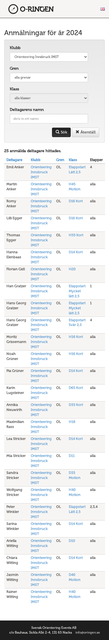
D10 (72, 541)
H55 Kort (76, 235)
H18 (72, 422)
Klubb (15, 47)
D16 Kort (76, 201)
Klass (14, 89)
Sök (63, 132)
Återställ (87, 132)
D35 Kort (76, 405)
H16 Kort (76, 337)
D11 (72, 456)
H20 (72, 269)
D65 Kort (76, 388)
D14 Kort (76, 252)
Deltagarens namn (27, 109)
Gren (14, 68)
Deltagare (14, 160)
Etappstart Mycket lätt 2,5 (77, 291)
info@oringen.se (87, 632)
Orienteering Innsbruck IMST (41, 172)
